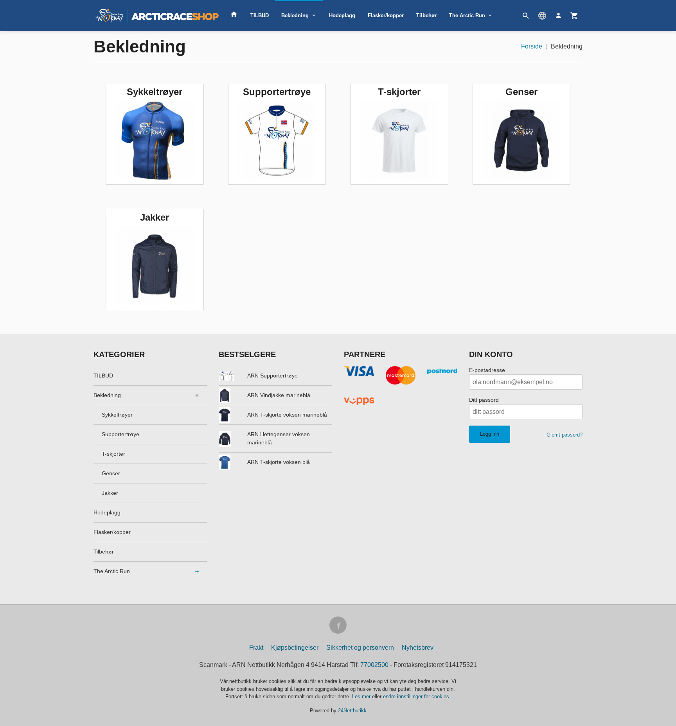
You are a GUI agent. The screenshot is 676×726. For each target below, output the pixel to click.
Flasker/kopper (386, 15)
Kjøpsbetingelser (294, 647)
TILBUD (259, 15)
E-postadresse (487, 370)
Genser (111, 473)
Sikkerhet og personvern (360, 647)
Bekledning (295, 15)
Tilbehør (426, 15)
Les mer (362, 696)
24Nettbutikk (352, 710)
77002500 (374, 664)
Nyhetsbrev (417, 647)
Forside (531, 46)
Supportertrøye (120, 434)
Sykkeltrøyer (117, 415)
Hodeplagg (342, 15)
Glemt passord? (565, 435)
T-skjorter (113, 454)
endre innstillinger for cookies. (417, 696)
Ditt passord (484, 400)
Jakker (110, 493)
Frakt (256, 647)
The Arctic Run (467, 15)
